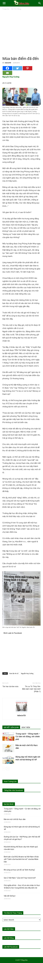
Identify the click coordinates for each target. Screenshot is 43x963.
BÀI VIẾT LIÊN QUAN (11, 727)
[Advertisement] (21, 33)
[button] (4, 3)
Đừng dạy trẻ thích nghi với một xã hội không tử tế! (22, 828)
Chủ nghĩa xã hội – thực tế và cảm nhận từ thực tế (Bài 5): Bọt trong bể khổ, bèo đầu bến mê (22, 886)
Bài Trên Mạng (16, 9)
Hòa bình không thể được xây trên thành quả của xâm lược (21, 848)
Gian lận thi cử (13, 673)
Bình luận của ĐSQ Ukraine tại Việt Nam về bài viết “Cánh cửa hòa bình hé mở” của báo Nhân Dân (21, 859)
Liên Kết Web (9, 929)
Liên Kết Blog (9, 938)
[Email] (7, 73)
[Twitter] (17, 68)
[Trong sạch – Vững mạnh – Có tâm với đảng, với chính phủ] (8, 736)
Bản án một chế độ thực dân (15, 819)
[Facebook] (7, 68)
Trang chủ (5, 9)
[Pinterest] (27, 68)
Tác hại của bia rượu (10, 686)
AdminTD (8, 63)
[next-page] (7, 768)
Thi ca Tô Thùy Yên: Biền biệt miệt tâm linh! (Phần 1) (31, 689)
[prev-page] (3, 768)
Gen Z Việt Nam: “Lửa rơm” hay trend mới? (20, 878)
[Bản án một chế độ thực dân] (8, 748)
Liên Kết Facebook (11, 947)
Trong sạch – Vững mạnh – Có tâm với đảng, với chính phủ (28, 736)
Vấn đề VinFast (9, 896)
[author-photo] (21, 712)
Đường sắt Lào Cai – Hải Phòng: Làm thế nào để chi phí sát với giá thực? (22, 838)
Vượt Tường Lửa (10, 781)
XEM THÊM (26, 727)
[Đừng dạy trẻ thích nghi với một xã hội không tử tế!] (8, 759)
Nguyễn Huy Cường (27, 673)
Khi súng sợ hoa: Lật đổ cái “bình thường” (19, 870)
